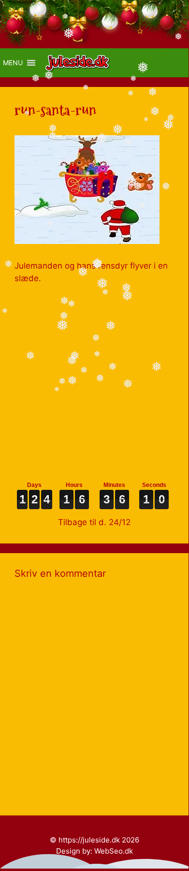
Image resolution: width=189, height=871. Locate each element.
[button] (13, 62)
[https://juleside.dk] (80, 62)
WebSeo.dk (113, 851)
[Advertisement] (94, 379)
